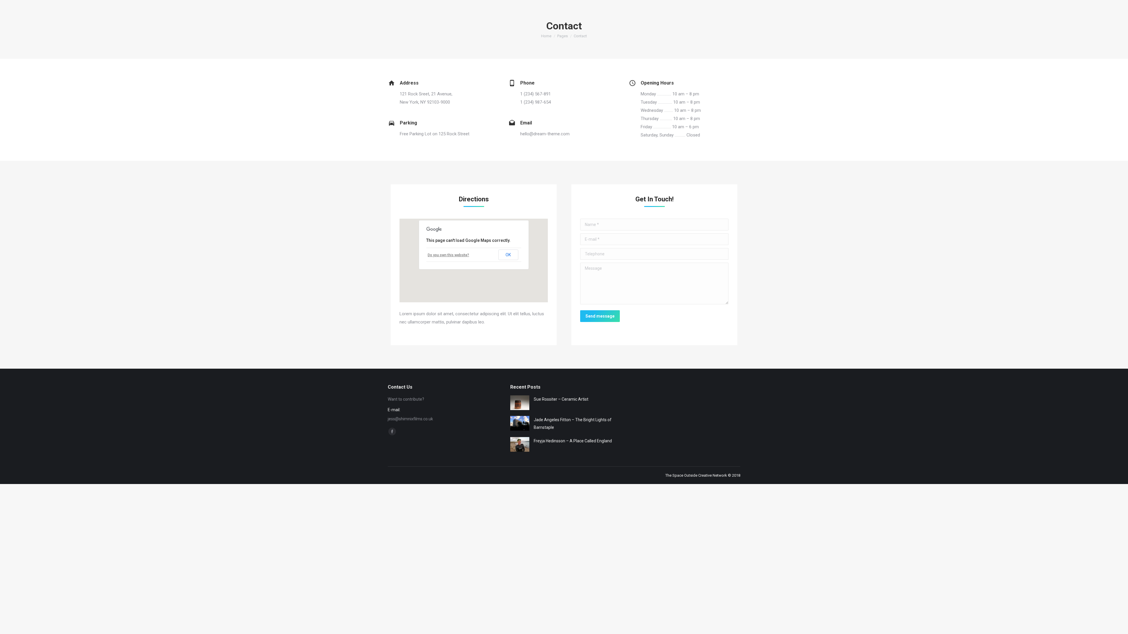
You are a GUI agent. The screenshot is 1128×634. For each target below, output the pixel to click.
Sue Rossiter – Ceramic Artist (561, 399)
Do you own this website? (448, 255)
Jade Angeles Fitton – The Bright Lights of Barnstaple (573, 423)
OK (508, 254)
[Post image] (519, 402)
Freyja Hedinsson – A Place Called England (573, 441)
